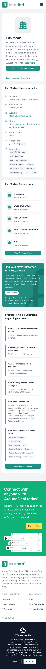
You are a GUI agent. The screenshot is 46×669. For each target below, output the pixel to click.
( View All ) (21, 144)
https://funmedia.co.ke (20, 116)
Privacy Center (36, 609)
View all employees (21, 197)
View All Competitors (23, 253)
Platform (6, 599)
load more (30, 62)
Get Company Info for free (23, 68)
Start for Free (12, 293)
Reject (15, 661)
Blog (31, 599)
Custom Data (8, 604)
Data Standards (36, 604)
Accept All (30, 661)
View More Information (23, 466)
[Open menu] (41, 4)
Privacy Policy (26, 655)
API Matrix (7, 609)
